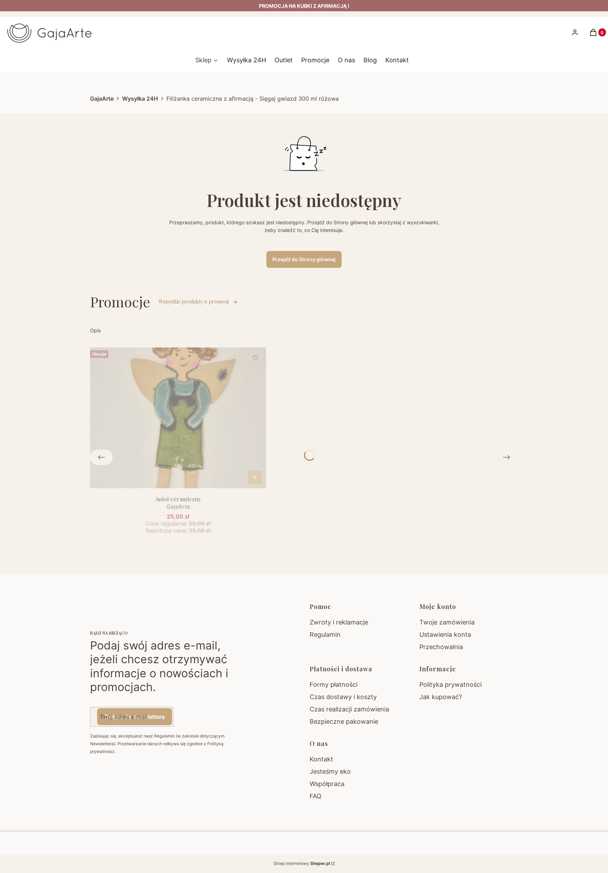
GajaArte (102, 98)
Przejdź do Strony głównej (304, 259)
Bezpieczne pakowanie (344, 721)
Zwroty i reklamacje (339, 622)
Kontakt (321, 759)
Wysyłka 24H (140, 98)
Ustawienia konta (445, 634)
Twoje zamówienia (447, 622)
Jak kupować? (440, 697)
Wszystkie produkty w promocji (194, 301)
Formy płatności (333, 684)
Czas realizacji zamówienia (349, 709)
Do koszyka (255, 477)
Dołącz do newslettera (134, 716)
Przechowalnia (441, 647)
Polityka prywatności (450, 684)
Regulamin (325, 634)
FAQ (316, 796)
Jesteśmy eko (330, 771)
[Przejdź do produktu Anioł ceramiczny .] (178, 417)
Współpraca (327, 783)
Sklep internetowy (301, 863)
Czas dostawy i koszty (343, 697)
